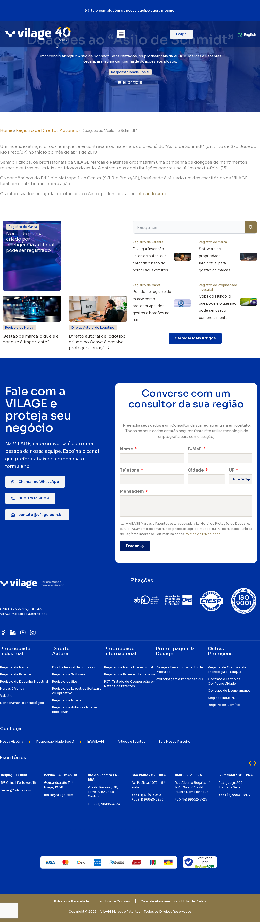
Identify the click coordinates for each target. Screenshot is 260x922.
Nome (127, 449)
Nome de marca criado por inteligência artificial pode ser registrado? (30, 242)
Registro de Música (67, 700)
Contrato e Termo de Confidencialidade (224, 681)
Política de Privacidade (203, 534)
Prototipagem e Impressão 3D (179, 679)
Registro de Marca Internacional (128, 667)
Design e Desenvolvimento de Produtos (179, 669)
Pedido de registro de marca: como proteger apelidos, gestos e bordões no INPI (152, 305)
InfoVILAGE (95, 741)
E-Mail (195, 449)
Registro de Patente (15, 674)
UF (232, 470)
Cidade (196, 470)
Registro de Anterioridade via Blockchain (75, 709)
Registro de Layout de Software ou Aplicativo (76, 691)
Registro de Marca (14, 667)
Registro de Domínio (224, 705)
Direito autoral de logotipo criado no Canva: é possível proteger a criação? (97, 342)
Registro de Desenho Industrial (24, 681)
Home (6, 130)
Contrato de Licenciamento (229, 690)
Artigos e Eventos (131, 741)
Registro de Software (68, 674)
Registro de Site (64, 681)
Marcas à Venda (12, 688)
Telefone (130, 470)
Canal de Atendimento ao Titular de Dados (173, 901)
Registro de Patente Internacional (130, 674)
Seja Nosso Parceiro (174, 741)
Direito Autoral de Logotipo (73, 667)
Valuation (7, 696)
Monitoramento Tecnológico (22, 703)
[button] (121, 34)
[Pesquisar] (251, 227)
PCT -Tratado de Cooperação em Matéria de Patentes (130, 684)
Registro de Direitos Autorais (47, 130)
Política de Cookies (115, 901)
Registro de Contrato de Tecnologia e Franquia (227, 669)
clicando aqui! (153, 193)
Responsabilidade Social (55, 741)
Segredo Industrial (222, 698)
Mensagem (132, 491)
